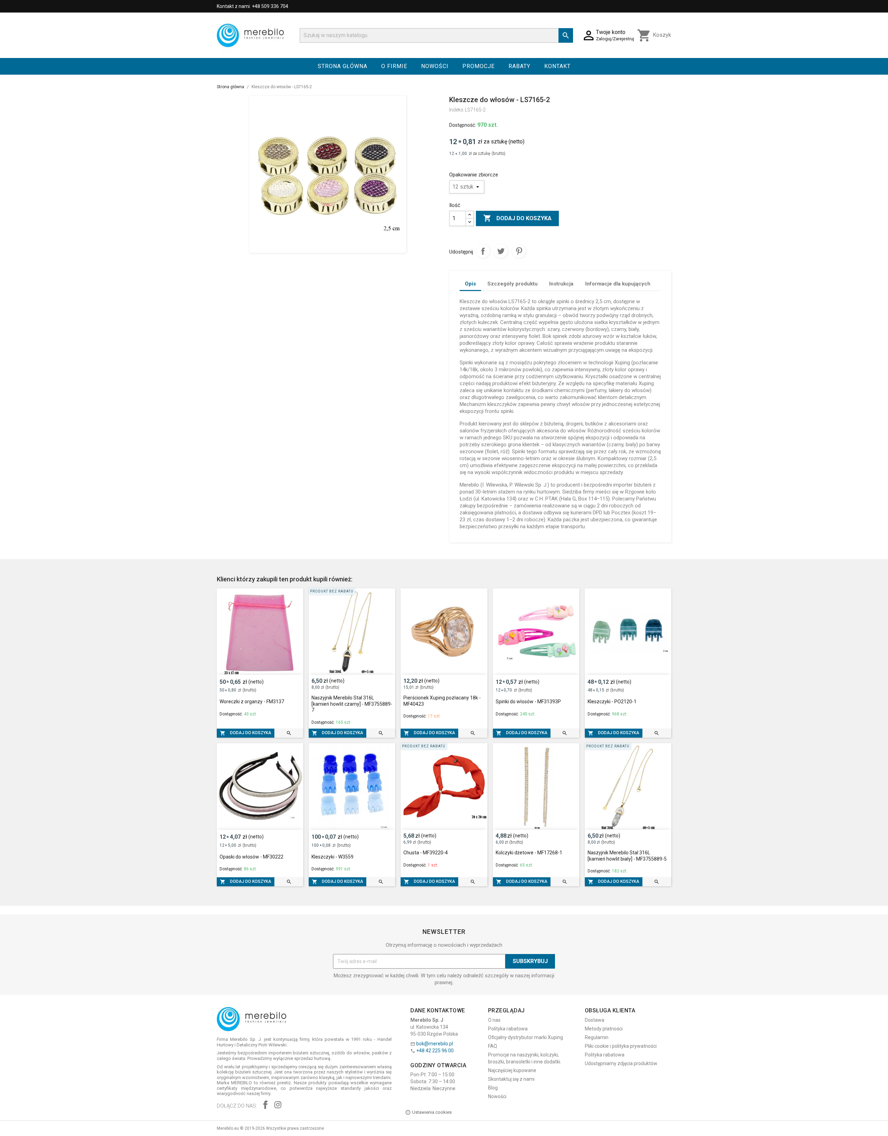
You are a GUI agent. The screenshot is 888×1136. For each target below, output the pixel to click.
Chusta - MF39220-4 (425, 852)
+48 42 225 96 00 (435, 1050)
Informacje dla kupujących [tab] (617, 284)
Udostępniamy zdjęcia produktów (621, 1063)
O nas (494, 1020)
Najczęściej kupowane (512, 1070)
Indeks (456, 110)
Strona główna (342, 66)
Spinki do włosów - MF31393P (528, 701)
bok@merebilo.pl (434, 1043)
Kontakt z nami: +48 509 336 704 (252, 6)
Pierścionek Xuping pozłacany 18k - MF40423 (442, 701)
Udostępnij (483, 251)
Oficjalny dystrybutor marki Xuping (525, 1037)
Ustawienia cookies (432, 1112)
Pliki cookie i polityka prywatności (621, 1046)
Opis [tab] (470, 284)
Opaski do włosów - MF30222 (251, 857)
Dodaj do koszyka (517, 218)
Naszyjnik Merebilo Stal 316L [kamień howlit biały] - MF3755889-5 (627, 856)
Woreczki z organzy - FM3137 (252, 701)
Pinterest (519, 251)
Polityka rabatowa (508, 1028)
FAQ (492, 1046)
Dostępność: (462, 125)
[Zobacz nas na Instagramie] (278, 1106)
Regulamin (596, 1037)
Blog (493, 1088)
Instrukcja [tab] (561, 284)
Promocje (478, 66)
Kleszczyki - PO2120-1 (612, 701)
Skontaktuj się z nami (511, 1079)
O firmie (394, 66)
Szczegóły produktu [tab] (512, 284)
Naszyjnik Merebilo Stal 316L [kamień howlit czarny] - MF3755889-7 (351, 704)
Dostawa (594, 1020)
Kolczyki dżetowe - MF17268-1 (529, 852)
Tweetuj (501, 251)
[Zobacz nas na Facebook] (265, 1106)
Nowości (435, 66)
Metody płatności (604, 1028)
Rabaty (519, 66)
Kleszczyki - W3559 (332, 857)
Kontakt (557, 66)
